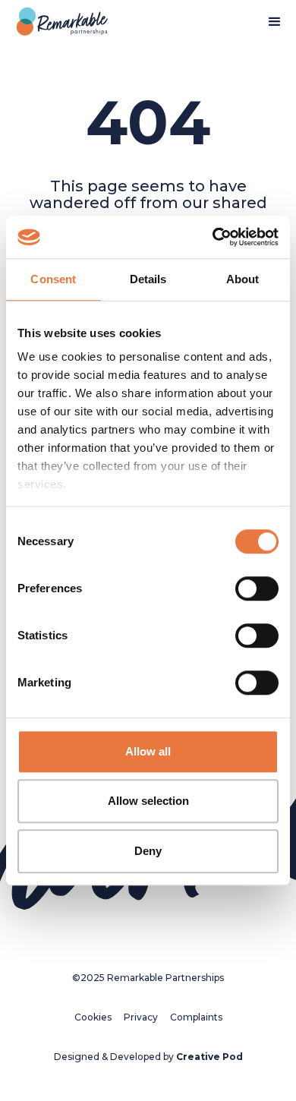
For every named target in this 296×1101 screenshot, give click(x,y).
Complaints (196, 1017)
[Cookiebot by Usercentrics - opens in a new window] (213, 237)
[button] (275, 22)
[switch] (257, 588)
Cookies (93, 1017)
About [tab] (243, 279)
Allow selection (148, 800)
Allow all (148, 751)
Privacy (141, 1017)
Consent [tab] (53, 279)
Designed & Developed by (148, 1056)
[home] (58, 22)
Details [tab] (148, 279)
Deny (148, 850)
